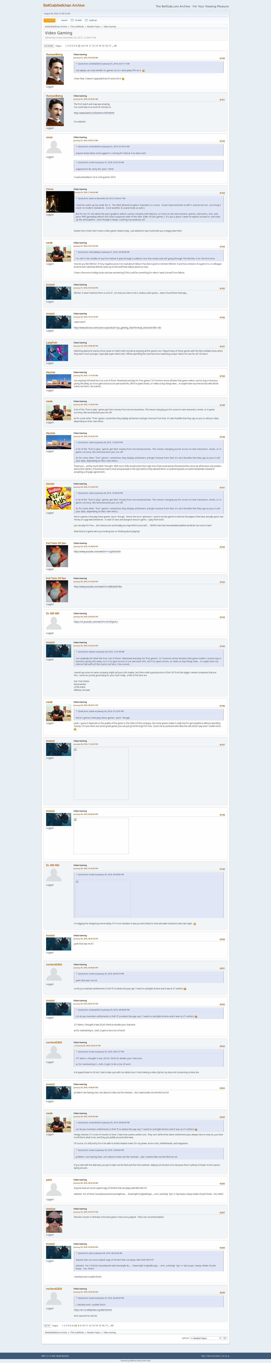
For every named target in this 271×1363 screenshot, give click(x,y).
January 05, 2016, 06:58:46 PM (86, 814)
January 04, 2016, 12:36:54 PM (86, 404)
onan (49, 137)
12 (93, 45)
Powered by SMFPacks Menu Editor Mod (136, 1361)
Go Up (47, 1325)
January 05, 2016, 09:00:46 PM (86, 967)
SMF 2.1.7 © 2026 (48, 1356)
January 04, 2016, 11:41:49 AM (86, 375)
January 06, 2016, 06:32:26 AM (86, 1183)
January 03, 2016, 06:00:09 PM (86, 346)
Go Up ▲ (226, 1356)
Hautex (50, 372)
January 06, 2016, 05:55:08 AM (86, 1116)
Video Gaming (80, 54)
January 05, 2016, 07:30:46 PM (86, 868)
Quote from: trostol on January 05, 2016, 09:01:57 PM (101, 1051)
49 (115, 45)
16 (106, 45)
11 (90, 45)
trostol (50, 284)
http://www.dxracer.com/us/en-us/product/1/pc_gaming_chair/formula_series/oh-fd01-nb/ (117, 327)
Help (203, 1356)
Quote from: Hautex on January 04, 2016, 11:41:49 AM (101, 651)
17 (110, 45)
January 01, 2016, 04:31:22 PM (86, 246)
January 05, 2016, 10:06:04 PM (86, 1087)
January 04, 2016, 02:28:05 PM (86, 616)
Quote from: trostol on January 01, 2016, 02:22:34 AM (101, 162)
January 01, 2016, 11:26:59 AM (86, 192)
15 (103, 45)
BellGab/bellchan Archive (64, 5)
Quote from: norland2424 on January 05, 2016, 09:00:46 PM (103, 1009)
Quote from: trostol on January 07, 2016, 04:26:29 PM (101, 1298)
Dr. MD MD (52, 613)
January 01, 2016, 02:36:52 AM (86, 99)
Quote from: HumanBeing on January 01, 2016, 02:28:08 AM (103, 252)
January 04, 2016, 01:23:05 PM (86, 487)
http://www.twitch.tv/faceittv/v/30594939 (94, 112)
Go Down (48, 46)
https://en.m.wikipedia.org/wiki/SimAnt (93, 1309)
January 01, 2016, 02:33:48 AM (86, 57)
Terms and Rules (213, 1356)
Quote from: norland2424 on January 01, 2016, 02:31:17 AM (103, 63)
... (113, 45)
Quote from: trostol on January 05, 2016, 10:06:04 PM (101, 1150)
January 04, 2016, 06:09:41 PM (86, 705)
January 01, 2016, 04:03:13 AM (86, 140)
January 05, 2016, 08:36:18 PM (86, 938)
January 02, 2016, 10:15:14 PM (86, 317)
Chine (49, 189)
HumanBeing (54, 54)
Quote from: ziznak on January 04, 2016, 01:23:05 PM (100, 711)
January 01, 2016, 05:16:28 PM (86, 288)
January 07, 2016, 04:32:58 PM (86, 1292)
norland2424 (54, 964)
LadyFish (51, 342)
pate (49, 1179)
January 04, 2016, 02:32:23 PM (86, 645)
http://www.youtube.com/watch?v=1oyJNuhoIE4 (97, 551)
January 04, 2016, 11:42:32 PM (86, 744)
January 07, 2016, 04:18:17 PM (86, 1212)
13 (96, 45)
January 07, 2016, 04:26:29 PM (86, 1247)
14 (100, 45)
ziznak (50, 483)
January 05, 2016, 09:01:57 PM (86, 1004)
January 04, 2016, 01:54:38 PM (86, 581)
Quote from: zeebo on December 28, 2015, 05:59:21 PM (101, 198)
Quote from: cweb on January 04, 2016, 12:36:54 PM (100, 442)
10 (86, 45)
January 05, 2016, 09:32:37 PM (88, 1045)
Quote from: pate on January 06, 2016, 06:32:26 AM (100, 1253)
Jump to (185, 1338)
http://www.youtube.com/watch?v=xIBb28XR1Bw (98, 586)
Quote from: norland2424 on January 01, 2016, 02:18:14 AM (103, 146)
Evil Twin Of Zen (56, 543)
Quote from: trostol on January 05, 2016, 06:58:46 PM (101, 874)
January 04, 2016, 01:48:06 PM (86, 546)
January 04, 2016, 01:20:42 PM (86, 436)
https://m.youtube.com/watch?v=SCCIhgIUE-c (96, 621)
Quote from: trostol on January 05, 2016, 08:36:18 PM (101, 973)
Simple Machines (62, 1356)
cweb (49, 242)
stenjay (50, 1208)
